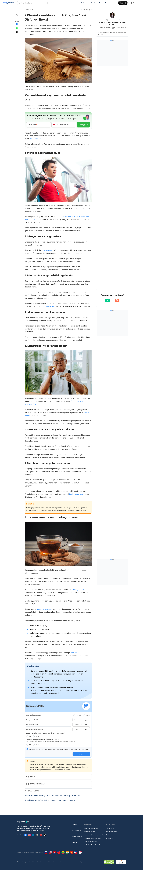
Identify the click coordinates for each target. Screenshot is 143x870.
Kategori (74, 824)
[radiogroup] (81, 715)
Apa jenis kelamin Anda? (33, 715)
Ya (30, 736)
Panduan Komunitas (90, 841)
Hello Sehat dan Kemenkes (93, 845)
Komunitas (75, 842)
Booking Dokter (77, 836)
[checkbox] (27, 749)
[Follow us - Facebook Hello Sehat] (25, 835)
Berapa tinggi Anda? (32, 724)
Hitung (81, 754)
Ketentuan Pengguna (91, 828)
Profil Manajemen (111, 831)
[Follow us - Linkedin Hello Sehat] (33, 835)
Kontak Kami (110, 838)
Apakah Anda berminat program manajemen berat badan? (45, 733)
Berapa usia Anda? (32, 720)
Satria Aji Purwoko (109, 32)
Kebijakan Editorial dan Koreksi (94, 835)
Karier (108, 835)
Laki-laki (78, 715)
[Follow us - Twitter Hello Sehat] (37, 835)
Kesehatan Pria (29, 9)
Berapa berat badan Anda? (34, 729)
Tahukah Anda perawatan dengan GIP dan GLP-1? (42, 739)
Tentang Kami (110, 828)
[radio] (74, 715)
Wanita (88, 715)
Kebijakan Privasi (89, 831)
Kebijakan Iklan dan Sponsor (93, 838)
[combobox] (86, 725)
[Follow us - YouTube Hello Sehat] (41, 835)
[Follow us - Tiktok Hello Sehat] (45, 835)
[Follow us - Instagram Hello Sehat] (29, 835)
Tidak (37, 736)
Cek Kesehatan (77, 830)
